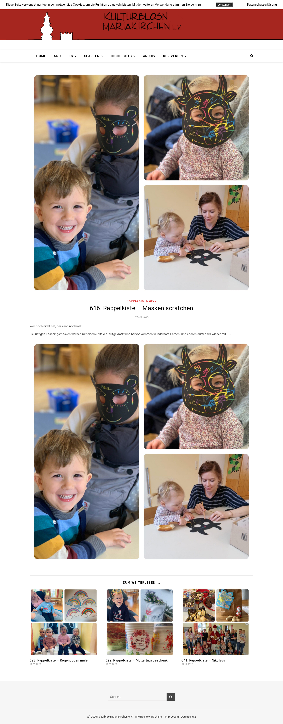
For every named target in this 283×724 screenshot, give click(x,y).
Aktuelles (63, 56)
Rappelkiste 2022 (142, 300)
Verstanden (224, 4)
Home (41, 56)
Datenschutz (188, 716)
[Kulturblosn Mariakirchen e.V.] (141, 20)
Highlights (121, 56)
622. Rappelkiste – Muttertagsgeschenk (137, 660)
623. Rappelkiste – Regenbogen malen (59, 660)
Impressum (172, 716)
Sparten (92, 56)
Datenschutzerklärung (262, 4)
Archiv (149, 56)
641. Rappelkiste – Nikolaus (203, 660)
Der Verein (173, 56)
